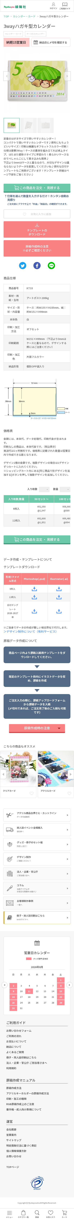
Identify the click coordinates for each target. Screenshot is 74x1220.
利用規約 (11, 1068)
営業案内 (11, 1135)
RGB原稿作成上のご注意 (20, 1104)
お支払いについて (16, 1041)
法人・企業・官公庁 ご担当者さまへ (26, 1063)
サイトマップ (13, 1140)
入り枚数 (32, 489)
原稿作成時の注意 (37, 728)
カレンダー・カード (24, 16)
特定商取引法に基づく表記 (21, 1145)
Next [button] (67, 76)
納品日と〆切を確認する (53, 42)
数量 (55, 489)
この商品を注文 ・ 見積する (39, 187)
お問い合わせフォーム (18, 1030)
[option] (37, 81)
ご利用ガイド (16, 1022)
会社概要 (11, 1129)
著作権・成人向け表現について (23, 1109)
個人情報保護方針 (16, 1151)
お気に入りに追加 (40, 214)
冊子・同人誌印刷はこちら (21, 1057)
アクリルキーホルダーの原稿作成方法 (27, 1093)
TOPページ (12, 1167)
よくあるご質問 (15, 1052)
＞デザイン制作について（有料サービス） (32, 631)
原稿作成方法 (13, 1088)
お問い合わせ (13, 1156)
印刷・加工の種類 (16, 1098)
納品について (13, 1046)
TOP (6, 16)
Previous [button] (6, 76)
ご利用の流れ (13, 1036)
